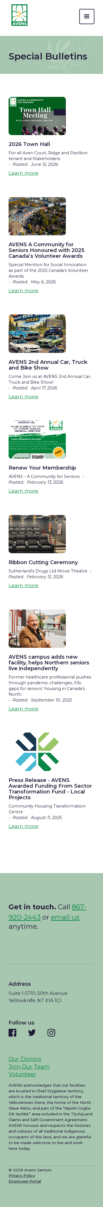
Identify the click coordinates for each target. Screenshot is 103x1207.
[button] (86, 16)
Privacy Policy (22, 1175)
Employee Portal (25, 1181)
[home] (18, 15)
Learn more (23, 173)
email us (65, 917)
